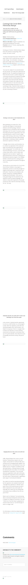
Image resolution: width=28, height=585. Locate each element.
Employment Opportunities (16, 513)
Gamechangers (12, 542)
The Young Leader (14, 3)
